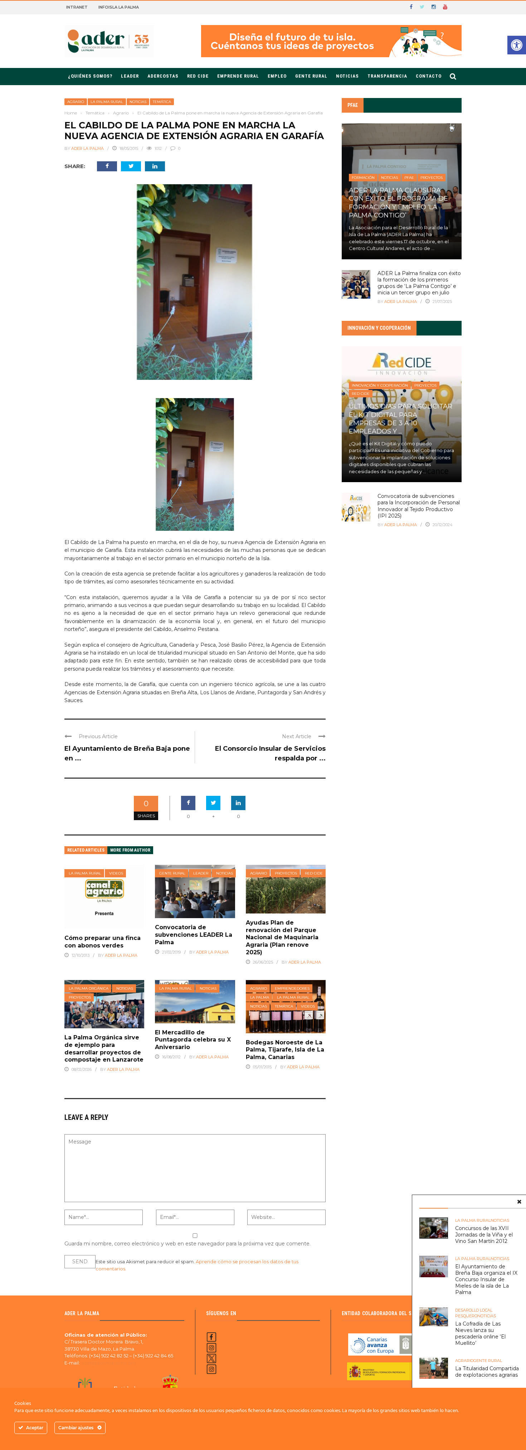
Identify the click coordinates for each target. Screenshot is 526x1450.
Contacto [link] (429, 76)
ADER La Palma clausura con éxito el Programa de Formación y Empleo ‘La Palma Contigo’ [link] (398, 202)
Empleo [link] (277, 76)
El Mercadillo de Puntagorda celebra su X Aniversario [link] (193, 1040)
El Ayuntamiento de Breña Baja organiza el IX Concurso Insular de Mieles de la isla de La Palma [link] (486, 1279)
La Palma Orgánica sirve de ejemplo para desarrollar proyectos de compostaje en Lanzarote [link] (103, 1048)
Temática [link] (162, 101)
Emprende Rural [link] (238, 76)
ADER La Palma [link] (87, 148)
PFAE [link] (409, 177)
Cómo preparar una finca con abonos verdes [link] (102, 942)
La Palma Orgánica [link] (88, 988)
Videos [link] (116, 873)
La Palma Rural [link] (107, 101)
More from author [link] (130, 850)
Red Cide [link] (314, 873)
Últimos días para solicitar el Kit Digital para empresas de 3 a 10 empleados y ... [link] (400, 418)
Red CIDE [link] (198, 76)
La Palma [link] (259, 997)
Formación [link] (363, 177)
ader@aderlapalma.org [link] (108, 1363)
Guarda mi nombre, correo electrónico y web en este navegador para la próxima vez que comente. (187, 1243)
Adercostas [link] (163, 76)
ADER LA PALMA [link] (304, 962)
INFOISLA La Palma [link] (118, 7)
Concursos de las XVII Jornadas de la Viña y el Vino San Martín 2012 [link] (484, 1234)
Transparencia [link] (387, 76)
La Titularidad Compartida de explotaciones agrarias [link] (487, 1371)
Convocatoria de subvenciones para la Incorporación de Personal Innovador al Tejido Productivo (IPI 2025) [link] (419, 506)
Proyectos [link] (286, 873)
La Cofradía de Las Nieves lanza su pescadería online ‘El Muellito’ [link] (480, 1334)
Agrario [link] (75, 101)
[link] (516, 45)
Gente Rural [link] (311, 76)
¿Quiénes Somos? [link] (90, 76)
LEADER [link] (130, 76)
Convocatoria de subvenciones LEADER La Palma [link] (193, 935)
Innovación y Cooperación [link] (380, 385)
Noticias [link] (347, 76)
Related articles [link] (85, 850)
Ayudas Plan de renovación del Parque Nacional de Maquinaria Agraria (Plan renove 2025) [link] (282, 937)
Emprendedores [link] (292, 988)
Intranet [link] (77, 7)
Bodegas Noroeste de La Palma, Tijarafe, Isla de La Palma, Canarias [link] (285, 1050)
